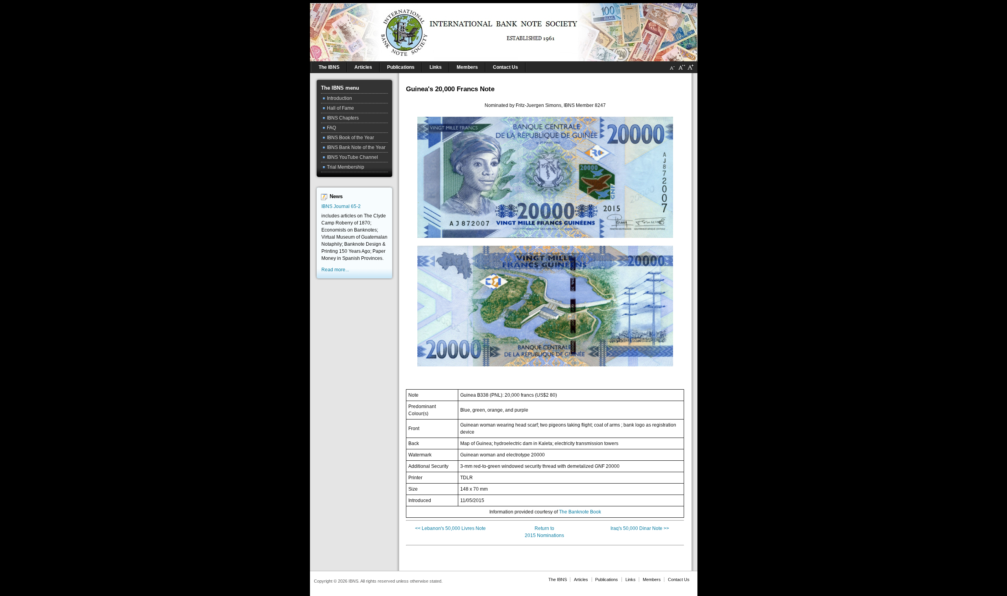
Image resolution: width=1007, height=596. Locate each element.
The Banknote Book (580, 512)
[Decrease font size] (672, 70)
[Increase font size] (690, 70)
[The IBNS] (503, 30)
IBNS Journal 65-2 (341, 206)
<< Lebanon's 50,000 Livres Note (450, 528)
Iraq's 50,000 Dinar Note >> (639, 528)
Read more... (335, 269)
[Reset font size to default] (681, 70)
